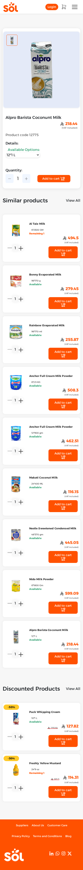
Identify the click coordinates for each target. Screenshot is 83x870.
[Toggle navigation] (75, 7)
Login (52, 7)
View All (73, 200)
